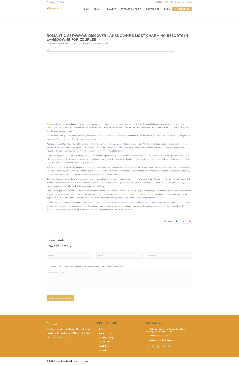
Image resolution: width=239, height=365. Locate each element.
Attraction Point (131, 9)
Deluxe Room (105, 342)
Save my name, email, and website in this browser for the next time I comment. (86, 266)
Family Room (104, 346)
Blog (167, 9)
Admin (52, 44)
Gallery (111, 9)
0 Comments (84, 44)
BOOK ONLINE (183, 9)
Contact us (152, 9)
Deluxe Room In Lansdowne (135, 194)
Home (86, 9)
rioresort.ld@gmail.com (183, 2)
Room (96, 9)
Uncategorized (101, 44)
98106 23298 (162, 2)
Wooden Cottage (106, 337)
